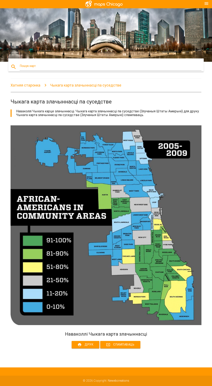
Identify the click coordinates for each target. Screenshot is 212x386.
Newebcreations (118, 380)
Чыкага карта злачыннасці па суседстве (85, 85)
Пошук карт (28, 66)
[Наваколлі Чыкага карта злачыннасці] (106, 324)
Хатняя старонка (25, 85)
